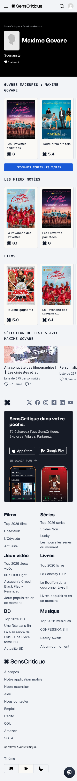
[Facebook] (37, 404)
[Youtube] (70, 404)
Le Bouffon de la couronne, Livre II (54, 584)
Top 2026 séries (52, 523)
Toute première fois (56, 144)
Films (10, 515)
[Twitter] (29, 404)
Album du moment (54, 646)
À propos (11, 672)
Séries (47, 515)
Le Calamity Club (53, 574)
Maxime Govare (32, 26)
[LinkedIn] (62, 404)
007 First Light (15, 575)
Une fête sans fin (17, 626)
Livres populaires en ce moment (56, 598)
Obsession (12, 531)
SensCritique (12, 26)
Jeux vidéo (16, 555)
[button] (71, 6)
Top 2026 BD (14, 619)
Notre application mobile (23, 679)
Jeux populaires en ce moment (19, 600)
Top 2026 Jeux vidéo (16, 565)
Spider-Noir (49, 529)
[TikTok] (54, 404)
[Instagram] (45, 404)
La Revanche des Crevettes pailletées (19, 235)
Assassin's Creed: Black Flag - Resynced (17, 586)
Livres (47, 555)
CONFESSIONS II (54, 629)
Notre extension (16, 687)
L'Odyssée (12, 539)
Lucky (45, 536)
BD (7, 611)
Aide (7, 694)
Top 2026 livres (52, 565)
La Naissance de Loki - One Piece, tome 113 (17, 637)
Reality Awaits (51, 638)
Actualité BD (13, 648)
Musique (49, 611)
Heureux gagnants (20, 309)
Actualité (11, 546)
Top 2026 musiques (55, 621)
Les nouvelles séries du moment (56, 544)
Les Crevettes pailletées (16, 146)
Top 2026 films (15, 524)
